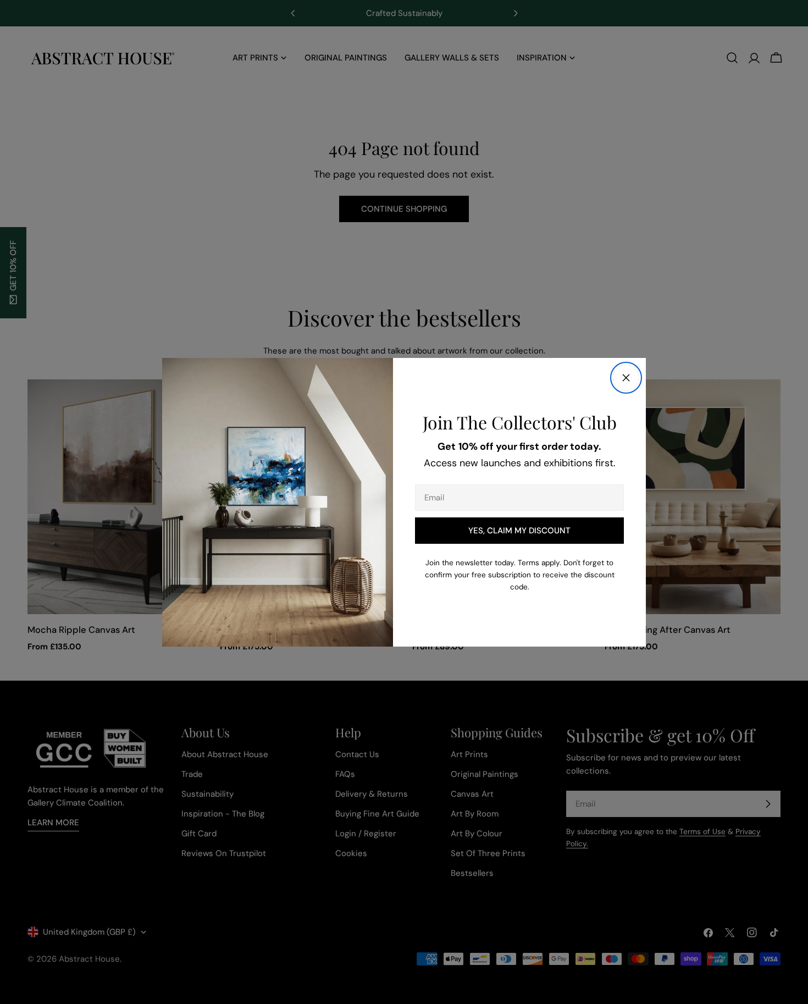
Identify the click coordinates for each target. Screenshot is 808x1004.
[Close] (626, 378)
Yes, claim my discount (519, 530)
